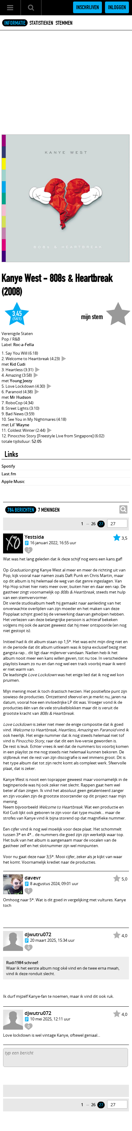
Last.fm (9, 474)
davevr (33, 877)
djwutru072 (38, 934)
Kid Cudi (17, 364)
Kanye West (21, 278)
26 (93, 523)
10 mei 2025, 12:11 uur (50, 1019)
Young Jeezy (21, 380)
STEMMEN (64, 23)
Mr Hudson (20, 397)
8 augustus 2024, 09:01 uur (54, 883)
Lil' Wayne (19, 425)
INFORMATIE (14, 23)
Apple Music (13, 481)
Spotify (8, 466)
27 (101, 523)
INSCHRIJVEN (87, 7)
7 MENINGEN (49, 510)
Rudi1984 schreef (22, 962)
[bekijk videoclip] (64, 358)
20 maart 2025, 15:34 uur (52, 940)
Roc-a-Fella (23, 344)
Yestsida (34, 536)
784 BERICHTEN (20, 510)
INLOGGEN (117, 7)
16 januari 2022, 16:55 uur (53, 542)
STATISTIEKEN (41, 23)
